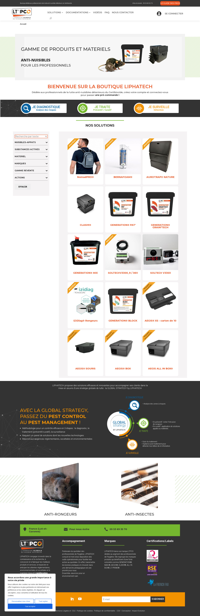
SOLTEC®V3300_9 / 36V (123, 272)
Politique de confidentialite (104, 611)
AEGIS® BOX (123, 368)
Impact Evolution (138, 611)
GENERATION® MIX (85, 272)
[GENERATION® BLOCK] (123, 317)
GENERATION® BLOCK (123, 320)
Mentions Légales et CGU (65, 611)
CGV (118, 611)
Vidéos (97, 12)
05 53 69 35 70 (148, 3)
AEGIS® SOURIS (85, 368)
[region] (30, 592)
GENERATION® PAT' (123, 224)
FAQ (107, 12)
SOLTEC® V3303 (160, 272)
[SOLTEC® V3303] (160, 269)
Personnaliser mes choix (21, 601)
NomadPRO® (85, 177)
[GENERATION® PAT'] (123, 221)
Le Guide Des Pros (170, 3)
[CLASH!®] (85, 221)
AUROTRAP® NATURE (160, 177)
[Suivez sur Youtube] (79, 598)
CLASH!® (85, 224)
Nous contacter (123, 12)
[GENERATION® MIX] (85, 269)
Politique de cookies (85, 611)
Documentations (77, 12)
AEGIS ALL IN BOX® (160, 368)
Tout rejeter (43, 601)
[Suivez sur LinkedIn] (72, 598)
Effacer (22, 186)
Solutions (54, 12)
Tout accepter (30, 606)
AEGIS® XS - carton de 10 (160, 320)
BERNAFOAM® (123, 177)
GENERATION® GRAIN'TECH (160, 226)
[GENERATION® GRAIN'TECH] (160, 221)
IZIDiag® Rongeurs (85, 320)
